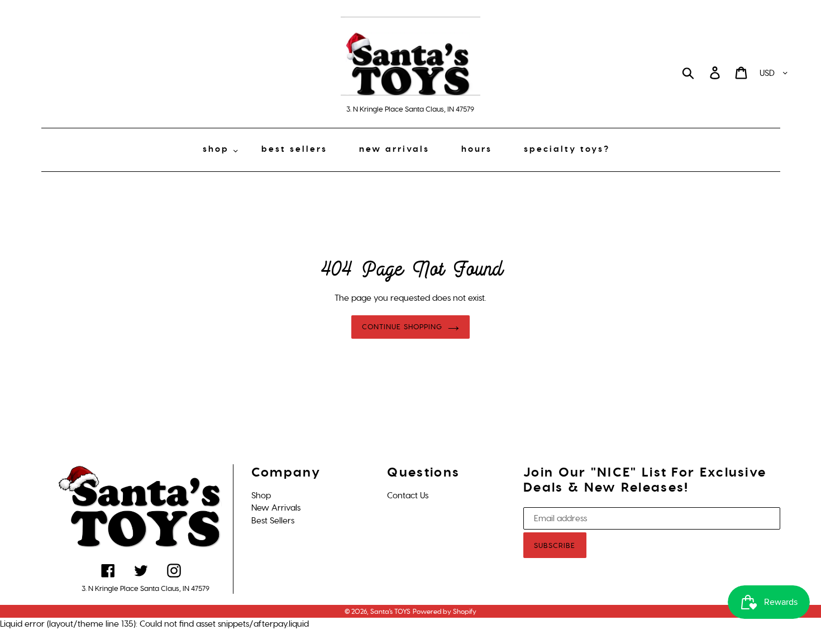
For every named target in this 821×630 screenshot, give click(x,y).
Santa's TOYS (390, 611)
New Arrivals (275, 508)
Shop (261, 495)
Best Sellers (272, 521)
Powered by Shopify (444, 611)
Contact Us (407, 495)
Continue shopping (402, 327)
